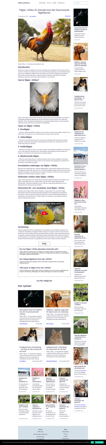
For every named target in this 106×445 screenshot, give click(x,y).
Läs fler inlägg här (44, 281)
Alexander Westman (51, 361)
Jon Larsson (32, 16)
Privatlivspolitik (99, 442)
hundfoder (83, 370)
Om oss (49, 3)
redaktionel (68, 16)
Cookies (54, 3)
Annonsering (42, 3)
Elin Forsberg (49, 323)
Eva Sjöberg (22, 361)
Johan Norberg (23, 323)
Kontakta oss (61, 3)
